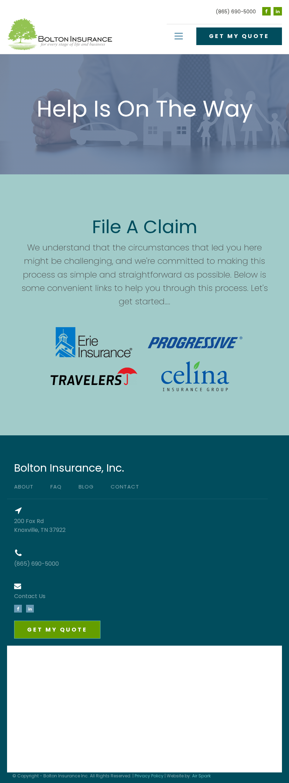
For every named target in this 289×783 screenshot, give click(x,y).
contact (125, 486)
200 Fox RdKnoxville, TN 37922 (40, 525)
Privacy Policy (149, 776)
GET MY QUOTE (239, 36)
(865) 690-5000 (236, 11)
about (23, 486)
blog (86, 486)
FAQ (56, 486)
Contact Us (29, 596)
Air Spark (201, 776)
